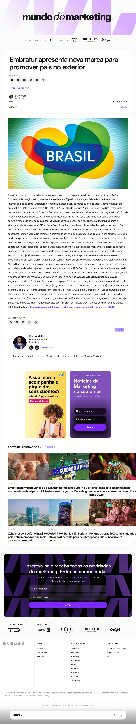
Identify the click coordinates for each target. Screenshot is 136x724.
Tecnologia (76, 680)
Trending (75, 648)
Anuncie (40, 656)
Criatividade (76, 676)
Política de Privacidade (116, 648)
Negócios (75, 652)
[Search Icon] (114, 715)
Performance (77, 660)
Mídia (73, 664)
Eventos (75, 668)
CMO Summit (43, 652)
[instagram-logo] (4, 643)
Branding (75, 656)
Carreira (75, 672)
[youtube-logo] (15, 643)
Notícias (41, 648)
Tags (108, 656)
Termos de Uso (112, 652)
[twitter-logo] (8, 643)
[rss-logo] (19, 643)
